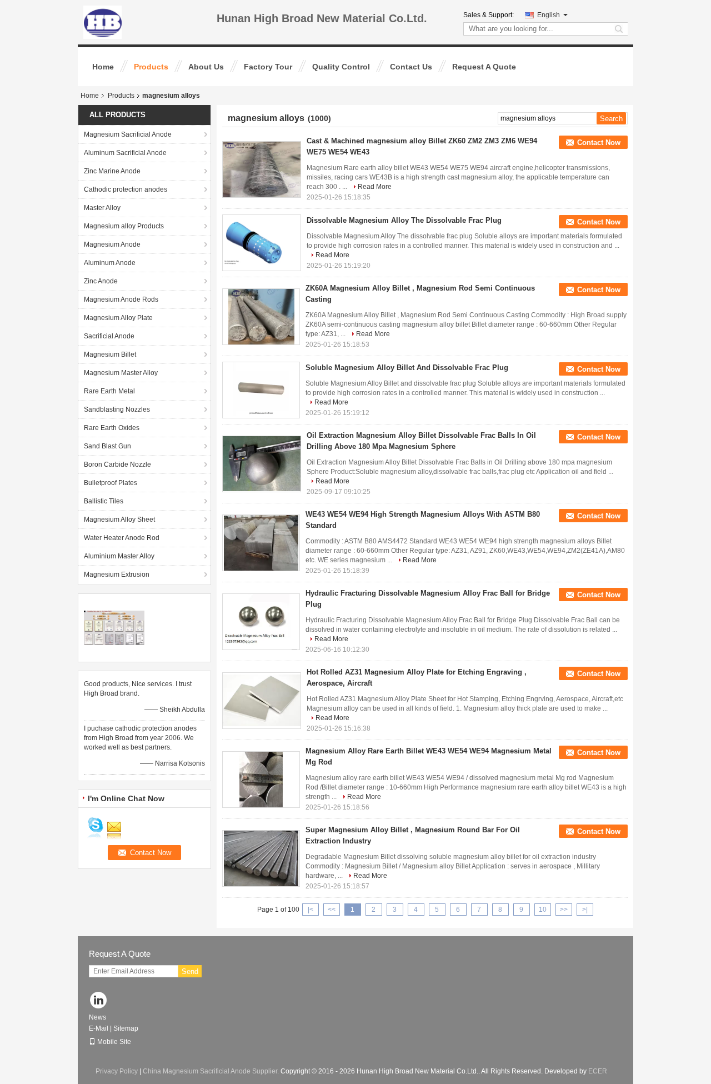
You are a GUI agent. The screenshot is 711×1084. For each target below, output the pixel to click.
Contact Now (598, 142)
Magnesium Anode (112, 244)
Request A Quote (484, 66)
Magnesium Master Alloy (121, 373)
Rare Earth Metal (109, 391)
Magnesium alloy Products (124, 226)
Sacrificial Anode (109, 336)
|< (310, 909)
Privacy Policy (117, 1071)
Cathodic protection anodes (125, 189)
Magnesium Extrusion (116, 574)
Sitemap (125, 1028)
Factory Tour (268, 66)
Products (151, 66)
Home (103, 66)
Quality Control (341, 66)
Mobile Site (114, 1042)
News (97, 1017)
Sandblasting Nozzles (117, 409)
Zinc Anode (101, 281)
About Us (206, 66)
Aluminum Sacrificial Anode (125, 153)
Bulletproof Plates (110, 483)
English (548, 15)
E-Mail (98, 1028)
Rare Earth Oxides (111, 428)
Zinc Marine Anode (112, 171)
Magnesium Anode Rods (121, 299)
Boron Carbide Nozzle (117, 464)
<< (332, 909)
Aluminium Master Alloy (119, 556)
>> (564, 909)
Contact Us (411, 66)
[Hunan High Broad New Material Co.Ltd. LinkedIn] (98, 1001)
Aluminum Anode (110, 263)
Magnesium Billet (110, 354)
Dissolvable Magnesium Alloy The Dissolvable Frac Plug (404, 220)
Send (190, 971)
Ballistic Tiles (103, 501)
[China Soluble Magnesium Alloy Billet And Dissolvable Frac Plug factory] (261, 390)
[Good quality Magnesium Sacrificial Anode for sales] (114, 627)
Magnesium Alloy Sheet (119, 519)
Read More (375, 187)
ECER (597, 1071)
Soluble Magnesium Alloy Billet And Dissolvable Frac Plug (407, 367)
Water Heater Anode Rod (121, 538)
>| (585, 909)
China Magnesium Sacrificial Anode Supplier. (212, 1071)
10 (543, 909)
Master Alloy (102, 208)
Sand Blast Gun (107, 446)
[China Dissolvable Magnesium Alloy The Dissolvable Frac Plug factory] (261, 242)
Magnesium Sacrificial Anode (128, 134)
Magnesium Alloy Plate (118, 318)
